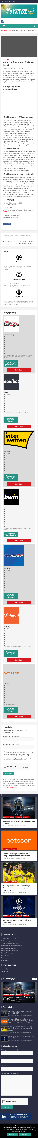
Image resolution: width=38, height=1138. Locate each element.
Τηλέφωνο (4, 1066)
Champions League (8, 817)
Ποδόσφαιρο (18, 817)
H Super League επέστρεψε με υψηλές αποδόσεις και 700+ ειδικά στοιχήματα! (18, 242)
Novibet (6, 969)
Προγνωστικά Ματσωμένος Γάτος (11, 946)
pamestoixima (8, 974)
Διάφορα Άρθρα (9, 979)
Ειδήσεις (14, 849)
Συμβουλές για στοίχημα (8, 938)
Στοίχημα (6, 59)
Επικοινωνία (5, 960)
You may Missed (9, 795)
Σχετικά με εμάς (6, 958)
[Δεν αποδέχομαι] (36, 1131)
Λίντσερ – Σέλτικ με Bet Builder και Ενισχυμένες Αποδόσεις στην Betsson (16, 998)
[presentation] (33, 979)
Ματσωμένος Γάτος (17, 68)
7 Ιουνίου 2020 (7, 68)
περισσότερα (25, 1134)
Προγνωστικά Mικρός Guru (9, 950)
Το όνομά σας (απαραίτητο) (11, 736)
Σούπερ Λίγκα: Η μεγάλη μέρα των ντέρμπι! (17, 236)
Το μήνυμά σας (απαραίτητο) (10, 1074)
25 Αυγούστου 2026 (8, 826)
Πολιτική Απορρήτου (12, 787)
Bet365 (6, 971)
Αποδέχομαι (12, 1134)
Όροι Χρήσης (5, 955)
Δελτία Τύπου (7, 849)
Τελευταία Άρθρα (9, 1007)
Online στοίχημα (6, 941)
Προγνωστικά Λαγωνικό (8, 948)
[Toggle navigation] (3, 26)
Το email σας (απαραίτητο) (11, 744)
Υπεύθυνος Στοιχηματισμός (9, 943)
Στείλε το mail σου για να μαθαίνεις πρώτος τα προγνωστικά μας (17, 731)
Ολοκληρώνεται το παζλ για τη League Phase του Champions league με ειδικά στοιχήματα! (17, 888)
